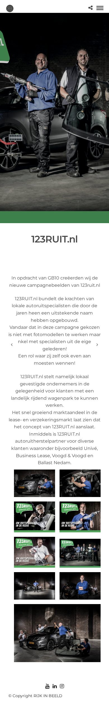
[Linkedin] (54, 686)
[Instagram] (62, 686)
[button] (34, 483)
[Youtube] (47, 686)
